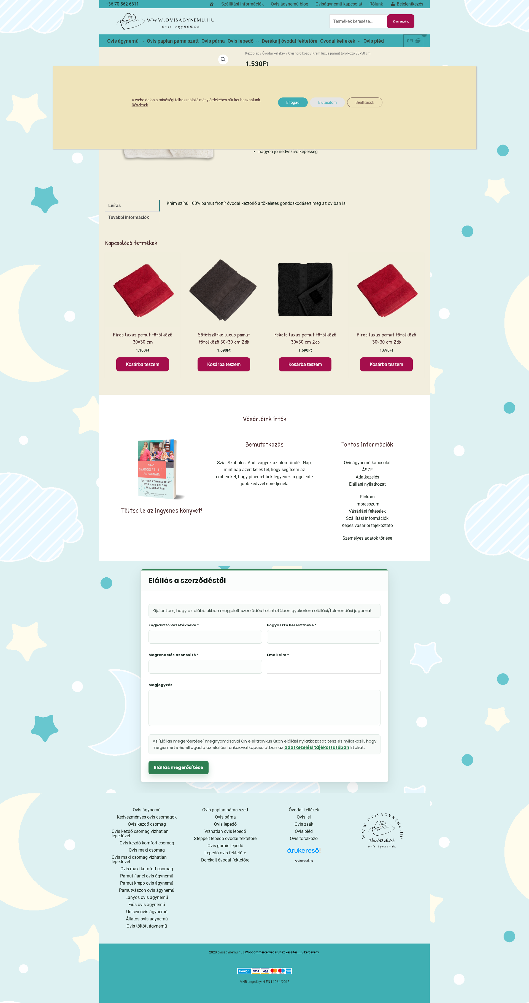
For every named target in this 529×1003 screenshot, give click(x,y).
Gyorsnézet (142, 322)
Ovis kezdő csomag (147, 824)
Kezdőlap (252, 53)
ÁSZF (367, 469)
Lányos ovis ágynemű (146, 897)
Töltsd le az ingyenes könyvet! (162, 510)
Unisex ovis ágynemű (147, 911)
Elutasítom (327, 102)
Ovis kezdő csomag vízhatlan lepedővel (140, 833)
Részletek (140, 105)
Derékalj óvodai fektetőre (225, 860)
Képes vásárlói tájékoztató (367, 525)
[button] (223, 59)
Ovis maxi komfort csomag (146, 868)
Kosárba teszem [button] (142, 364)
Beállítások (364, 102)
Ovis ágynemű (147, 809)
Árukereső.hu (304, 860)
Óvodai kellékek (273, 53)
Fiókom (367, 496)
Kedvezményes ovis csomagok (147, 817)
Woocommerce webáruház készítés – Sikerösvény (282, 952)
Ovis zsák (304, 824)
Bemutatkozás (264, 444)
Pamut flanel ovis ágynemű (146, 876)
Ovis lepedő (225, 824)
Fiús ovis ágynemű (146, 904)
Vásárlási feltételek (367, 511)
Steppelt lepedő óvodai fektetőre (225, 838)
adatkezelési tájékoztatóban (316, 747)
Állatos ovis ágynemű (147, 919)
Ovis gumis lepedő (225, 845)
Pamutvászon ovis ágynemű (146, 890)
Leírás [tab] (114, 205)
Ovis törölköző (298, 53)
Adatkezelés (367, 477)
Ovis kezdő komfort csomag (147, 843)
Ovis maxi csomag (147, 850)
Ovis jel (304, 817)
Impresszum (367, 504)
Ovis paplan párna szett (225, 809)
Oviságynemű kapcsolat (367, 462)
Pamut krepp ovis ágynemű (146, 883)
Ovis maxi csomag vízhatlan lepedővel (139, 859)
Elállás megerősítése (178, 767)
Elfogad (292, 102)
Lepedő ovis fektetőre (225, 852)
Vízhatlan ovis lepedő (225, 831)
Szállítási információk (367, 518)
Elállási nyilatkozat (367, 484)
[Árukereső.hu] (303, 852)
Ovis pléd (304, 831)
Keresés (401, 21)
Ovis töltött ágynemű (146, 926)
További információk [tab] (128, 217)
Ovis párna (225, 817)
